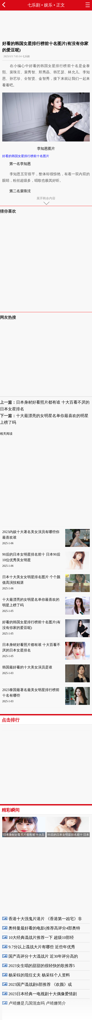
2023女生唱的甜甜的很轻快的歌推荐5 (41, 965)
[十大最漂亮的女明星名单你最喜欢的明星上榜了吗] (77, 613)
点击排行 (11, 719)
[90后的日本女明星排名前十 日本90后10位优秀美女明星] (77, 568)
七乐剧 (33, 5)
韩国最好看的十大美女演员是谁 (27, 667)
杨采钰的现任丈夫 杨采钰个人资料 (39, 975)
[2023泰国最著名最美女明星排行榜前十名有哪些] (77, 704)
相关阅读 (6, 433)
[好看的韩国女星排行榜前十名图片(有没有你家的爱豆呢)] (77, 636)
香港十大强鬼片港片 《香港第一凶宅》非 (45, 919)
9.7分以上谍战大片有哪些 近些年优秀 (41, 947)
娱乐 (48, 5)
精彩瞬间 (11, 809)
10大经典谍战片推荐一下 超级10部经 (41, 937)
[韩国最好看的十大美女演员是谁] (77, 681)
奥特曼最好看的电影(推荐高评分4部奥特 (44, 928)
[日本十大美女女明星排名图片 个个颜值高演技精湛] (77, 591)
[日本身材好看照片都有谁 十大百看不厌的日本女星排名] (77, 658)
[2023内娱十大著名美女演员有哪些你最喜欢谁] (77, 546)
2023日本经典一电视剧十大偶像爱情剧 (42, 994)
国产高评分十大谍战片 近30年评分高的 (43, 956)
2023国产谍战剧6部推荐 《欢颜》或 (40, 984)
